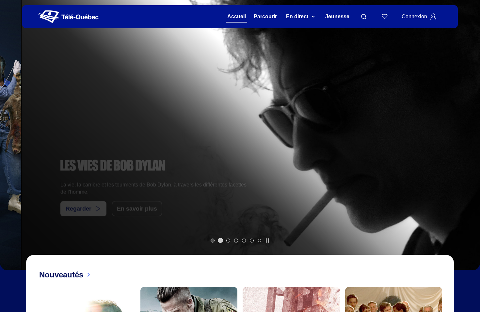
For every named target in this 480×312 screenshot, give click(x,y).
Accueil (236, 16)
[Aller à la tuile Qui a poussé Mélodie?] (212, 240)
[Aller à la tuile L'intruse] (251, 240)
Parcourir (265, 16)
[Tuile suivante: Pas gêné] (470, 143)
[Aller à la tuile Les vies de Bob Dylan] (220, 240)
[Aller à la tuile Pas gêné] (228, 240)
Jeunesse (337, 16)
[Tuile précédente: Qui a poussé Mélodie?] (9, 143)
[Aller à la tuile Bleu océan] (236, 240)
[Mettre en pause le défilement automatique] (267, 240)
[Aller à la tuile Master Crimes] (244, 240)
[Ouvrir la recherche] (364, 16)
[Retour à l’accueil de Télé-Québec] (68, 17)
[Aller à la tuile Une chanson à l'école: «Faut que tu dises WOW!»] (259, 240)
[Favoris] (384, 16)
